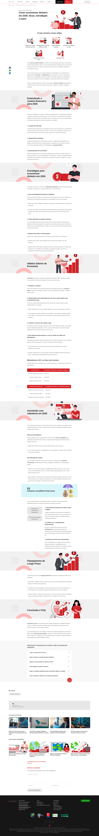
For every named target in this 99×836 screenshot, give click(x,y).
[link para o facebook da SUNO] (46, 822)
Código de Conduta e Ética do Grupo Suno (23, 805)
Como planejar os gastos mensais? (39, 666)
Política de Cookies (23, 803)
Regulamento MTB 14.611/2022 (43, 805)
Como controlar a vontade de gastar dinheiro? (42, 657)
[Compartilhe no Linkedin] (10, 73)
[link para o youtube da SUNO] (53, 822)
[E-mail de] (13, 703)
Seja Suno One (40, 803)
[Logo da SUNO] (11, 2)
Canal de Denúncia (57, 806)
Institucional (22, 800)
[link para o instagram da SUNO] (49, 822)
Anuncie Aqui (56, 805)
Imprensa (55, 803)
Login (38, 800)
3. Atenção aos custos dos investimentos (35, 518)
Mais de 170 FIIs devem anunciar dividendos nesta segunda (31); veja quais (18, 733)
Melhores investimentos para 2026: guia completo (17, 754)
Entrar (87, 1)
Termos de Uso (22, 809)
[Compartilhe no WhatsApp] (10, 70)
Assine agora (85, 800)
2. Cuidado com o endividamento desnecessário (35, 510)
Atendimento (56, 800)
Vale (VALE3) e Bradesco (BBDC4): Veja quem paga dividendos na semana (39, 732)
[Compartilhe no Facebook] (10, 68)
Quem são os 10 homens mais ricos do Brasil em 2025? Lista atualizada (80, 754)
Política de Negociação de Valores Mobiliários (25, 808)
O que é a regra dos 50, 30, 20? (38, 652)
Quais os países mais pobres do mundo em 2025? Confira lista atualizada (37, 755)
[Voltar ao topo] (69, 680)
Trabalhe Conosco (57, 808)
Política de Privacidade (24, 802)
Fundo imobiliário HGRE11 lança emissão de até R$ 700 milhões (58, 732)
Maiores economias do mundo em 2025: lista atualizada (58, 754)
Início (9, 5)
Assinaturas (39, 802)
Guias (13, 5)
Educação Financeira (15, 694)
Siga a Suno (56, 802)
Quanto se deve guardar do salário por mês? (41, 661)
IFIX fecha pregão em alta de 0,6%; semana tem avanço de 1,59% (79, 732)
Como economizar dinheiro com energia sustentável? (44, 675)
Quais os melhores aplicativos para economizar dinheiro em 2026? (47, 671)
